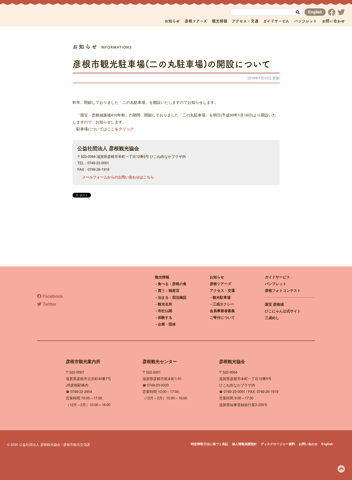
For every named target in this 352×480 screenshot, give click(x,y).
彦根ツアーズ (196, 21)
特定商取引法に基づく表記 (209, 443)
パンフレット (305, 21)
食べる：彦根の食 (172, 283)
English (315, 12)
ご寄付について (222, 317)
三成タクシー (223, 304)
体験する (165, 317)
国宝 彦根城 (274, 304)
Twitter (49, 304)
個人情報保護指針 (244, 443)
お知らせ (172, 21)
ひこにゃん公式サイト (283, 311)
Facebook (52, 296)
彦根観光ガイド (50, 16)
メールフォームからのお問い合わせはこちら (118, 177)
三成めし (272, 317)
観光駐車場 (222, 297)
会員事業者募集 (222, 310)
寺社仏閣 (165, 310)
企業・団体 (167, 324)
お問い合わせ (333, 21)
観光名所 (165, 304)
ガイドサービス (276, 21)
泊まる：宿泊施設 (172, 297)
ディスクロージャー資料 (278, 443)
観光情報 (219, 21)
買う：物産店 (168, 290)
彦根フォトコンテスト (283, 290)
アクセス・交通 (245, 21)
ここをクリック (120, 129)
